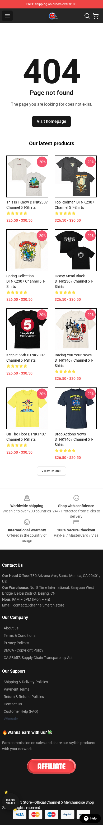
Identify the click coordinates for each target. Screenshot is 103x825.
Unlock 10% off (10, 801)
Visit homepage (51, 121)
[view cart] (95, 16)
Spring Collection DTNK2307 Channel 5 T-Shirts (25, 281)
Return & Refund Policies (24, 697)
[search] (87, 16)
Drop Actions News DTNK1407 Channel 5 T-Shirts (74, 439)
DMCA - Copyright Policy (23, 650)
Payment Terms (16, 689)
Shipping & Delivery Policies (26, 682)
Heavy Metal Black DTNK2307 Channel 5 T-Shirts (74, 281)
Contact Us (13, 704)
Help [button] (93, 818)
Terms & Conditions (19, 635)
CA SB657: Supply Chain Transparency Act (38, 658)
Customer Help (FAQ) (21, 711)
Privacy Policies (16, 643)
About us (11, 628)
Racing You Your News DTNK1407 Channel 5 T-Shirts (74, 360)
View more (51, 471)
